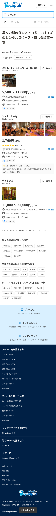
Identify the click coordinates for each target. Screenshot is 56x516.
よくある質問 (7, 383)
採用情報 (5, 475)
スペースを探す (8, 354)
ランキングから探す (9, 374)
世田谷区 (21, 230)
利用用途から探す (8, 364)
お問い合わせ (7, 466)
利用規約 (5, 388)
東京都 (12, 230)
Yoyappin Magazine (9, 458)
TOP (3, 230)
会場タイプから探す (9, 359)
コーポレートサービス (10, 379)
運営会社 (5, 471)
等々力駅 (32, 230)
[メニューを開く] (51, 5)
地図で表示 (30, 510)
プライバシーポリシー (10, 480)
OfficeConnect (7, 433)
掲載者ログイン (8, 411)
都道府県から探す (8, 369)
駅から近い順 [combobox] (21, 57)
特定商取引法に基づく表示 (12, 484)
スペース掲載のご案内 (10, 401)
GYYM (4, 445)
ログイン (42, 5)
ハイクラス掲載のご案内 (11, 406)
